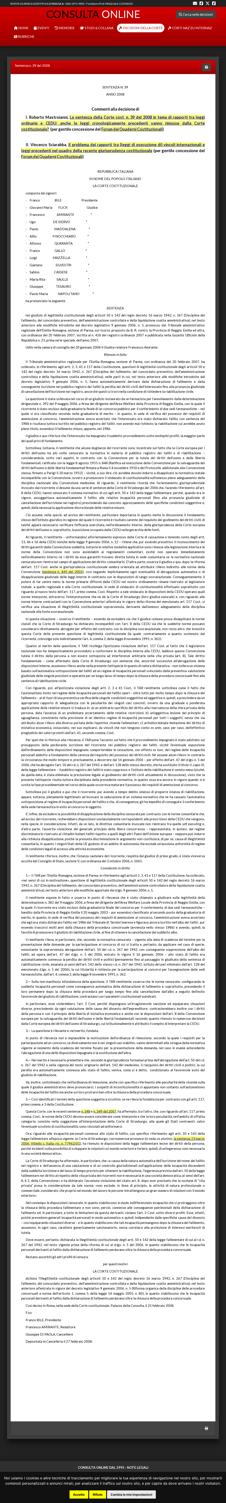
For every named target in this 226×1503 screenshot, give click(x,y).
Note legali (137, 1467)
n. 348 (85, 1111)
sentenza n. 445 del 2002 (63, 572)
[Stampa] (206, 67)
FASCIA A (58, 3)
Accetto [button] (79, 1494)
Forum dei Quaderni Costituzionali (131, 129)
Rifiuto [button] (98, 1494)
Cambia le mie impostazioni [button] (131, 1494)
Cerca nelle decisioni (197, 14)
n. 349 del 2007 (104, 1111)
